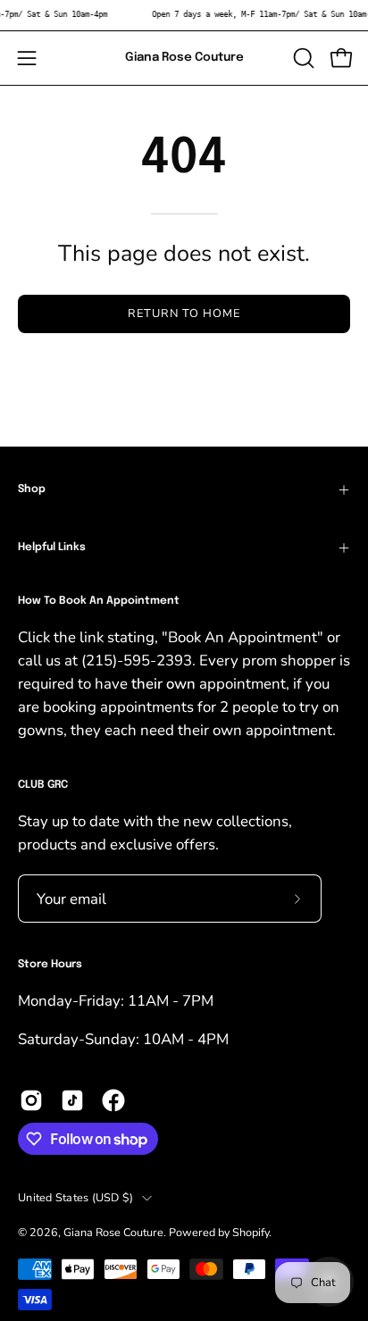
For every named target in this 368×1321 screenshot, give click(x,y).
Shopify (250, 1232)
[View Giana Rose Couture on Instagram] (31, 1100)
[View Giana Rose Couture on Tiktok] (72, 1100)
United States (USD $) (75, 1197)
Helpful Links (52, 547)
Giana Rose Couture (184, 57)
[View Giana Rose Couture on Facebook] (113, 1100)
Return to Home (183, 313)
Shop (32, 489)
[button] (301, 58)
